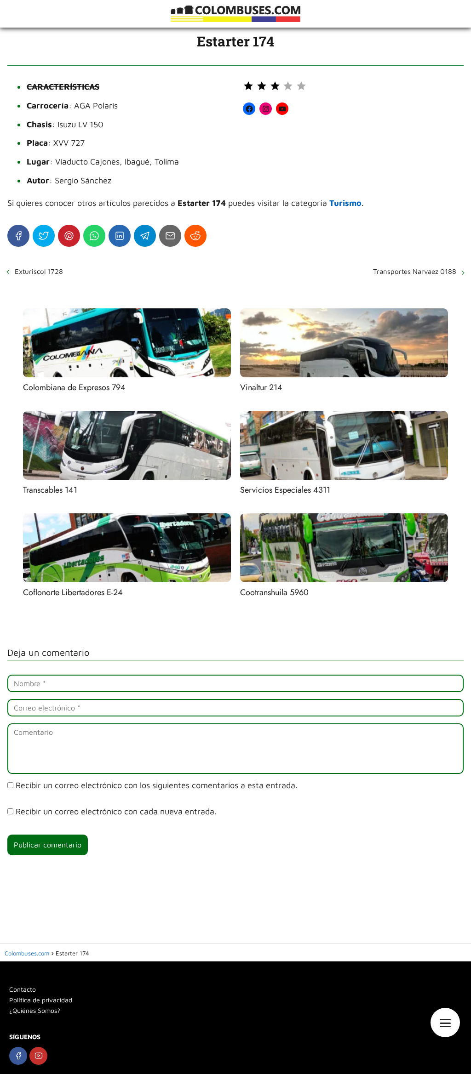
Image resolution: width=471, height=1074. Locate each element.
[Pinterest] (69, 236)
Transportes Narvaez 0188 (414, 271)
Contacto (22, 989)
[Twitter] (44, 236)
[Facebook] (18, 236)
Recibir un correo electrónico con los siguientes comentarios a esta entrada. (157, 785)
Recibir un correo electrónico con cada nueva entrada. (116, 811)
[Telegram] (145, 236)
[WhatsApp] (94, 236)
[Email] (170, 236)
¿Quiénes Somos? (34, 1010)
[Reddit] (195, 236)
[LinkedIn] (120, 236)
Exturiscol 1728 (39, 271)
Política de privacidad (40, 1000)
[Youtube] (38, 1056)
